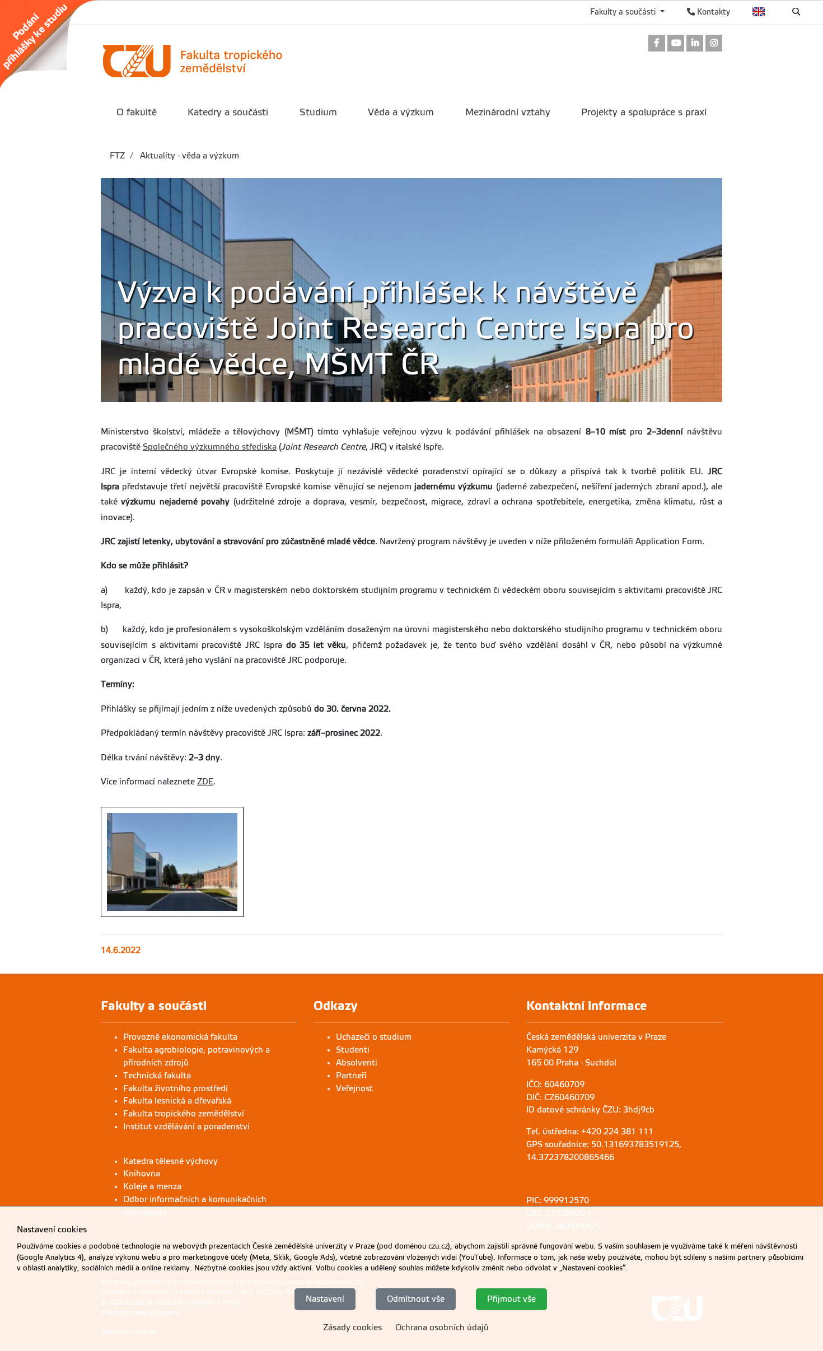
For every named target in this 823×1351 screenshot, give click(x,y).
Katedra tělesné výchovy (170, 1161)
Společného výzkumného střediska (210, 446)
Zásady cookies (352, 1327)
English (758, 11)
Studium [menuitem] (318, 112)
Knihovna (141, 1173)
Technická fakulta (157, 1075)
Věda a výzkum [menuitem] (401, 112)
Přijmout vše (511, 1298)
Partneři (351, 1075)
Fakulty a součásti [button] (624, 11)
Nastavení (325, 1298)
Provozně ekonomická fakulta (180, 1036)
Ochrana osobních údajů (442, 1327)
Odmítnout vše (416, 1298)
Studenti (353, 1049)
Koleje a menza (152, 1186)
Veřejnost (354, 1088)
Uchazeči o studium (374, 1036)
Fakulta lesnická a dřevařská (177, 1100)
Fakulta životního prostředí (175, 1088)
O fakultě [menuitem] (136, 112)
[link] (55, 44)
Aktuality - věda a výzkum (188, 155)
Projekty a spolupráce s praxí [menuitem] (644, 112)
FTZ (117, 155)
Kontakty (712, 11)
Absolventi (356, 1062)
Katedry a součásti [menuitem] (228, 112)
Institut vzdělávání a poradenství (186, 1126)
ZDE (205, 781)
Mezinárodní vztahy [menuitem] (507, 112)
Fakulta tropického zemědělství (183, 1113)
